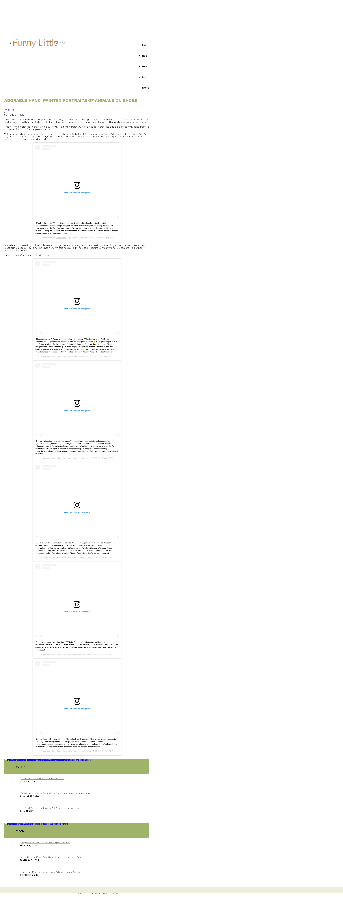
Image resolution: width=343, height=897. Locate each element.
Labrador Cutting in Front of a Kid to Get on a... (42, 778)
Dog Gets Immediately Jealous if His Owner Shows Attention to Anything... (56, 793)
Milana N (9, 110)
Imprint (116, 893)
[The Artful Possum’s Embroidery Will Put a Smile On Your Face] (36, 760)
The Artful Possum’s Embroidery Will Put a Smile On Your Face (50, 808)
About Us (82, 893)
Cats (144, 44)
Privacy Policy (99, 893)
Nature (145, 87)
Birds (144, 66)
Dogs (144, 55)
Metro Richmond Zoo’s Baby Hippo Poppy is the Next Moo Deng (51, 857)
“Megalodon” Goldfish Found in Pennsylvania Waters (45, 842)
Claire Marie (61, 238)
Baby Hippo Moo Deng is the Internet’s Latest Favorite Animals (50, 872)
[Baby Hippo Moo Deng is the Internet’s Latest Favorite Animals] (35, 824)
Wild (144, 76)
